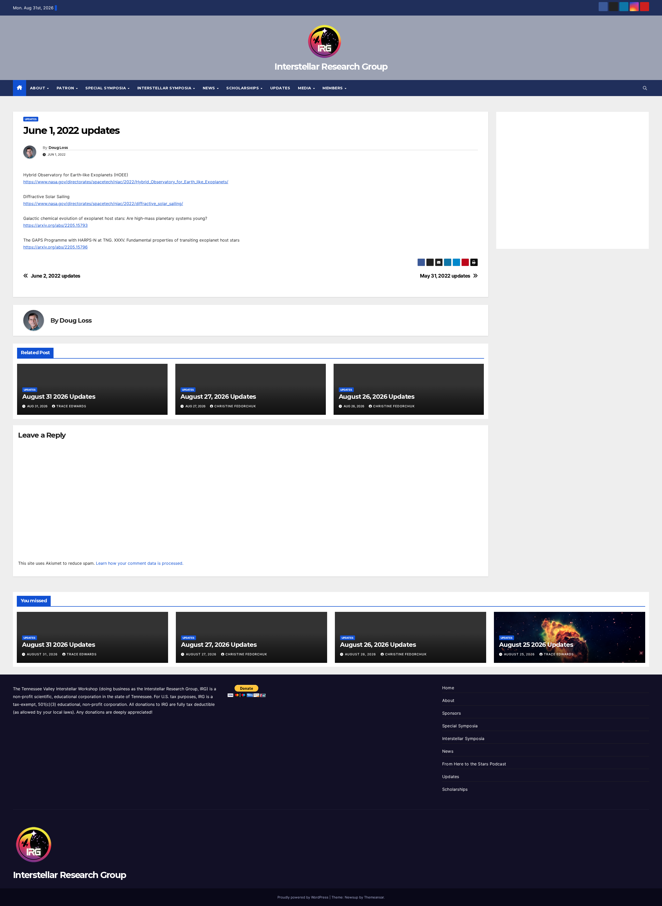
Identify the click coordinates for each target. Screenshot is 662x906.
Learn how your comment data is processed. (139, 563)
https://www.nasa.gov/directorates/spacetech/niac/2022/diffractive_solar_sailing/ (103, 203)
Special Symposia (106, 88)
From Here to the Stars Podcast (474, 763)
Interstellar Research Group (330, 66)
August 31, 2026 (43, 654)
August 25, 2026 (520, 654)
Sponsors (451, 713)
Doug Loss (58, 147)
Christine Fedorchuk (235, 406)
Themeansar (374, 897)
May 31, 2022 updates (445, 276)
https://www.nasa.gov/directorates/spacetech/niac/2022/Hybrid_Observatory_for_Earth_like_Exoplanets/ (125, 181)
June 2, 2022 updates (55, 276)
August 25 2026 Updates (536, 644)
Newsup (351, 897)
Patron (66, 88)
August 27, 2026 (201, 654)
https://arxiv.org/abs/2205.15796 (55, 247)
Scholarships (243, 88)
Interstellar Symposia (165, 88)
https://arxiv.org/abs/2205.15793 (55, 225)
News (209, 88)
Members (333, 88)
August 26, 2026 (361, 654)
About (38, 88)
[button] (645, 88)
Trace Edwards (71, 406)
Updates (280, 88)
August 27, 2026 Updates (218, 396)
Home (448, 687)
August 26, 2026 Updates (376, 396)
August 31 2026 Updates (58, 396)
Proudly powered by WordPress (303, 897)
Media (305, 88)
